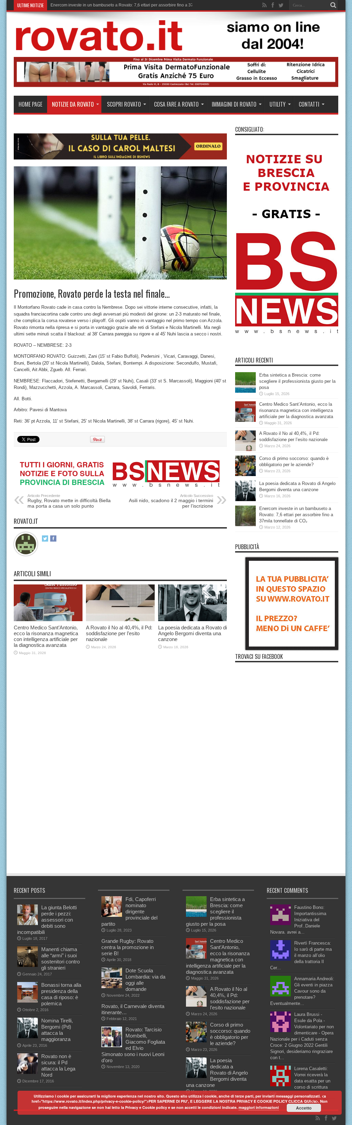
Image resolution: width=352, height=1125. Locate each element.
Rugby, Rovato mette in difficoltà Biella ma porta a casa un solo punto (69, 501)
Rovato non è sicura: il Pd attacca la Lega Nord (58, 1065)
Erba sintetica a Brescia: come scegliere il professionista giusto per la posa (297, 381)
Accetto (303, 1108)
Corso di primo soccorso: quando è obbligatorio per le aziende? (230, 1034)
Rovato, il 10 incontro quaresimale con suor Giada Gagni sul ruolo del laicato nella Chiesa (135, 5)
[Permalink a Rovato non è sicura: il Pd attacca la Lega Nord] (27, 1072)
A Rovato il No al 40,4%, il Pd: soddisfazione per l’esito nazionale (119, 633)
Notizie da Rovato (73, 104)
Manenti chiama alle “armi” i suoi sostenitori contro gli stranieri (60, 958)
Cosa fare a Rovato (176, 104)
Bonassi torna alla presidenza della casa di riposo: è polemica (61, 994)
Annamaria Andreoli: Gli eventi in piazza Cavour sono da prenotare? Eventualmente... (302, 991)
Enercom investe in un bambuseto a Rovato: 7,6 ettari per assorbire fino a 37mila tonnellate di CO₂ (296, 514)
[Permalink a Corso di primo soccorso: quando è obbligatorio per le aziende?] (245, 474)
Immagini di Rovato (234, 104)
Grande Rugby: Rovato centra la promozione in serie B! (127, 947)
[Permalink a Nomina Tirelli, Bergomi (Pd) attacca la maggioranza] (27, 1036)
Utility (278, 104)
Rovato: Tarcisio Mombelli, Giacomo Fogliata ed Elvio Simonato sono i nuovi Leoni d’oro (133, 1045)
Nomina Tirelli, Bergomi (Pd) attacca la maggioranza (57, 1030)
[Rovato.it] (176, 45)
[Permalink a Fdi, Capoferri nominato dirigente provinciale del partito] (111, 915)
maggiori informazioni (259, 1107)
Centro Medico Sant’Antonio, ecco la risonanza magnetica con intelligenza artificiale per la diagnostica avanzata (46, 636)
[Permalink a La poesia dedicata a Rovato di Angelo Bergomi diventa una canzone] (192, 619)
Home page (30, 104)
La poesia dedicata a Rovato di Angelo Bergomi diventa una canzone (192, 633)
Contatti (309, 104)
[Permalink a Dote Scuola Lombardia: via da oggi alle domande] (111, 986)
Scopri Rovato (124, 104)
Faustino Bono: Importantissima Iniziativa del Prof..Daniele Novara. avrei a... (298, 920)
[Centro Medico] (176, 85)
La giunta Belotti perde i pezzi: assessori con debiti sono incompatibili (47, 919)
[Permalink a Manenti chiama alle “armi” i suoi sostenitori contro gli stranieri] (27, 965)
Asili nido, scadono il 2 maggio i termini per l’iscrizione (171, 501)
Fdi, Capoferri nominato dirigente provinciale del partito (129, 911)
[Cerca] (333, 5)
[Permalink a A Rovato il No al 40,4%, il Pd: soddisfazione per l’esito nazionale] (120, 619)
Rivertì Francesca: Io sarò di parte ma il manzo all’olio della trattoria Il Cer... (301, 955)
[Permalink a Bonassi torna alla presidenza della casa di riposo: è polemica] (27, 1001)
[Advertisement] (139, 821)
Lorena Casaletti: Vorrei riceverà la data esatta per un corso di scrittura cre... (300, 1081)
